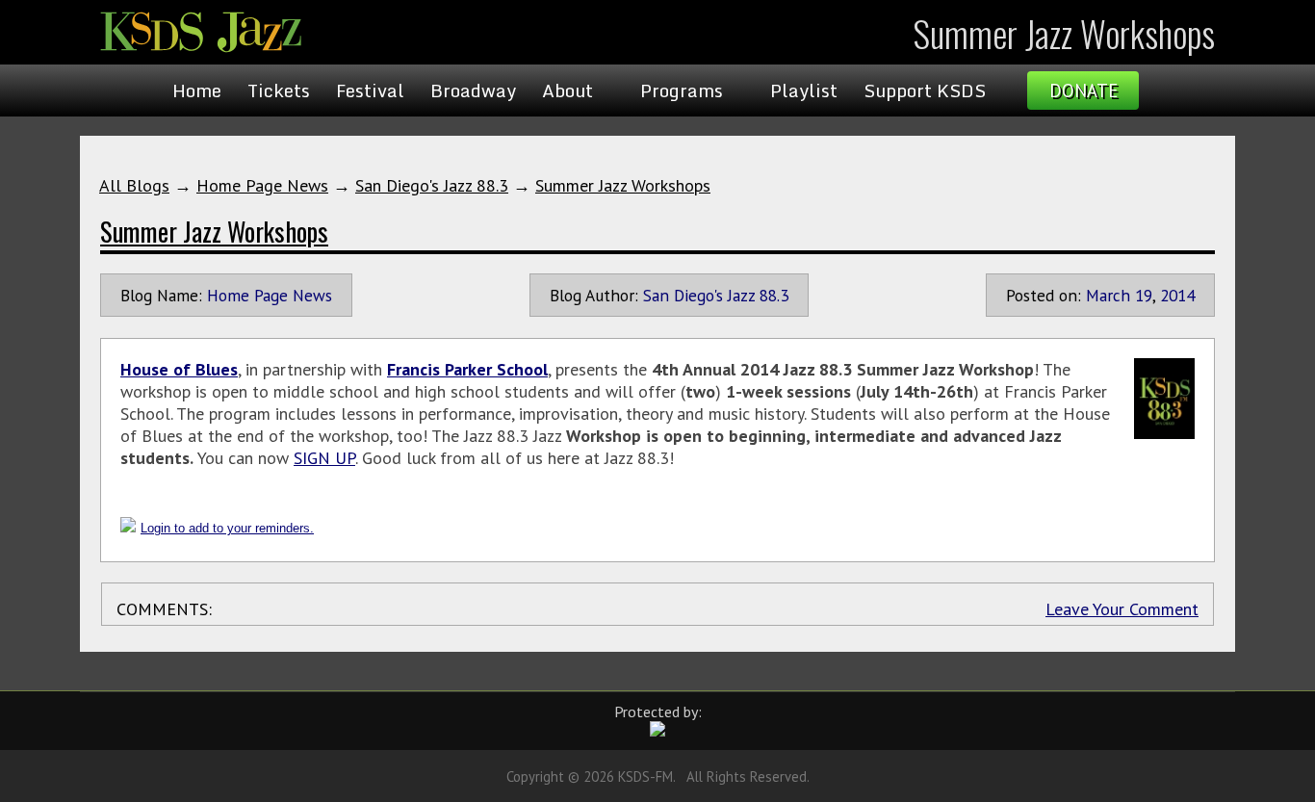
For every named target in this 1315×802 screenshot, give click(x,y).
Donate (1083, 90)
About (567, 90)
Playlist (804, 90)
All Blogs (134, 185)
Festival (370, 90)
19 (1143, 295)
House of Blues (179, 369)
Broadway (473, 90)
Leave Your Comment (1122, 609)
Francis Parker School (467, 369)
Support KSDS (925, 90)
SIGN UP (324, 458)
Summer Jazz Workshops (622, 185)
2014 (1177, 295)
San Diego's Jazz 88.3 (431, 185)
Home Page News (262, 185)
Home (196, 90)
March (1108, 295)
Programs (681, 90)
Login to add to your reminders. (227, 528)
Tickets (278, 90)
